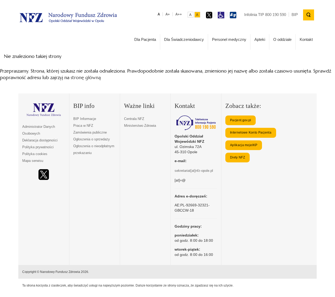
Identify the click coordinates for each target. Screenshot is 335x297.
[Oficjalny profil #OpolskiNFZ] (43, 174)
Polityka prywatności (38, 147)
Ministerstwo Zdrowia (140, 126)
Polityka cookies (34, 154)
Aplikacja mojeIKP (243, 145)
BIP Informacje (84, 119)
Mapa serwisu (32, 161)
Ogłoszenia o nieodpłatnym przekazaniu (93, 149)
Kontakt (306, 39)
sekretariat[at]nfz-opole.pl (194, 171)
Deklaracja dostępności (40, 140)
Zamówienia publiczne (90, 132)
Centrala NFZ (134, 119)
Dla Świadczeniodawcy (184, 39)
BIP (295, 14)
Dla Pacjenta (145, 39)
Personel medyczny (229, 39)
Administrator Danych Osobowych (38, 130)
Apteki (259, 39)
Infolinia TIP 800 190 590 (265, 14)
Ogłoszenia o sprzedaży (91, 139)
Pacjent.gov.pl (240, 120)
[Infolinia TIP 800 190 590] (196, 123)
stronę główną (86, 77)
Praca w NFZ (83, 126)
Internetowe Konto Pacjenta (250, 132)
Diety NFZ (237, 157)
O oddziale (282, 39)
